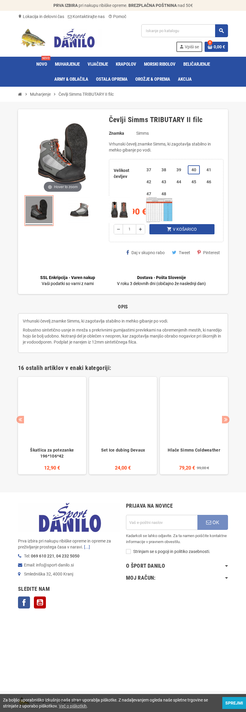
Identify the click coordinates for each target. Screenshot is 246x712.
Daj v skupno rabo (148, 252)
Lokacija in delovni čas (41, 16)
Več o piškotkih (73, 706)
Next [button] (226, 419)
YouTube (40, 602)
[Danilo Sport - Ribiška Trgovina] (60, 37)
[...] (87, 547)
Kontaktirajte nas (88, 16)
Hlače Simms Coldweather (194, 450)
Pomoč (117, 16)
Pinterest (211, 252)
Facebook (24, 602)
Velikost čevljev (121, 173)
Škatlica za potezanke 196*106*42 (52, 453)
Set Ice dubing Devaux (123, 450)
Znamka (116, 133)
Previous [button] (20, 419)
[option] (52, 426)
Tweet (184, 252)
